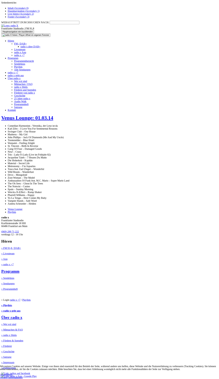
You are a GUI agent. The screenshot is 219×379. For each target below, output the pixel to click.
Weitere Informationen (11, 377)
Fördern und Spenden (25, 89)
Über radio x (14, 78)
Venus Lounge (15, 209)
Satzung (18, 107)
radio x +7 (19, 55)
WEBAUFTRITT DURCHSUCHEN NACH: (25, 22)
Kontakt (12, 110)
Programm (13, 58)
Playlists (18, 66)
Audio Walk (20, 101)
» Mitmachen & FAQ (12, 329)
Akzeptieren (6, 374)
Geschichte (19, 95)
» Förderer (6, 346)
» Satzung (6, 357)
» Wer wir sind (8, 324)
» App (4, 259)
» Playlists (6, 305)
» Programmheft (9, 289)
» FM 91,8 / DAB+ (11, 248)
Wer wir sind (20, 81)
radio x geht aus (16, 75)
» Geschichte (7, 351)
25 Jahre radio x (22, 98)
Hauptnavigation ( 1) (24, 11)
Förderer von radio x (24, 92)
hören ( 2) (21, 14)
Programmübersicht (24, 61)
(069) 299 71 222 (10, 231)
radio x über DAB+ (30, 46)
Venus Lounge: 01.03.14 (27, 118)
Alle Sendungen (22, 69)
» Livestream (7, 253)
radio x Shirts (21, 87)
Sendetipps (19, 64)
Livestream (19, 49)
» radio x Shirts (9, 335)
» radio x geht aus (11, 310)
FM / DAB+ (20, 43)
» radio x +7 (7, 264)
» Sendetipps (7, 278)
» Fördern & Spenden (12, 340)
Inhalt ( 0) (18, 8)
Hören (11, 40)
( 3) (18, 16)
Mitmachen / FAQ (23, 84)
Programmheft (21, 104)
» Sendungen (8, 283)
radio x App (20, 52)
